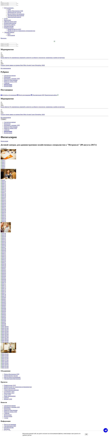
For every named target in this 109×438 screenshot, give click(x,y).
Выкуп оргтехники (9, 388)
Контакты (3, 38)
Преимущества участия (14, 12)
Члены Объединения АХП (15, 11)
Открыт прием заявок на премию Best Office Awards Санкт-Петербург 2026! (23, 65)
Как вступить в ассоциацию (12, 377)
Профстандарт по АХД (14, 29)
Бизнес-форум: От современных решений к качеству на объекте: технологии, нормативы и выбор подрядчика (33, 57)
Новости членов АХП (10, 81)
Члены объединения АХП (11, 374)
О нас (9, 9)
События (6, 83)
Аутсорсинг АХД (9, 391)
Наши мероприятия (9, 396)
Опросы (6, 397)
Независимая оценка (10, 23)
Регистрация (11, 35)
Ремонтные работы (9, 24)
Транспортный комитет (14, 17)
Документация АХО (38, 95)
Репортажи (7, 77)
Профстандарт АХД (10, 385)
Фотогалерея (8, 84)
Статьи (6, 418)
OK (86, 434)
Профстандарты (9, 27)
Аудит (6, 18)
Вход (8, 34)
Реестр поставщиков (24, 95)
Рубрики (3, 119)
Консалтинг (7, 20)
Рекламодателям (9, 26)
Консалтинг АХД (9, 393)
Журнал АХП (8, 399)
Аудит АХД (7, 394)
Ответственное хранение (11, 390)
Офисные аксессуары (10, 21)
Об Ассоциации (9, 8)
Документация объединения (15, 15)
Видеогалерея (8, 86)
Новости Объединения (10, 80)
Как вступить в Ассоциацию (15, 14)
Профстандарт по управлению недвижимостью (21, 30)
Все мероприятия (6, 68)
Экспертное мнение (10, 75)
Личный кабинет (9, 32)
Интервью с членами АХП (12, 78)
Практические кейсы (51, 95)
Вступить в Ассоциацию (9, 95)
